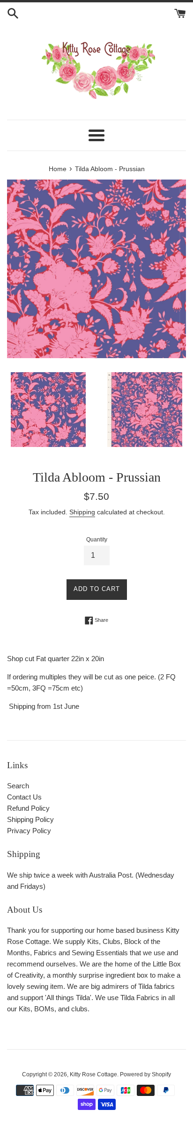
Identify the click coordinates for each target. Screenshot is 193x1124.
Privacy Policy (29, 831)
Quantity (96, 539)
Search (18, 786)
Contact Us (24, 797)
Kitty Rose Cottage (93, 1074)
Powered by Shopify (145, 1074)
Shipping (82, 512)
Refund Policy (28, 808)
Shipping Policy (30, 819)
